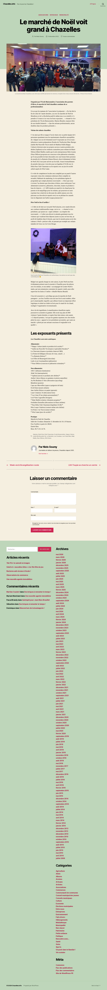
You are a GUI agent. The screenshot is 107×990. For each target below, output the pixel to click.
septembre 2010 (62, 842)
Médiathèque (61, 923)
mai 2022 (59, 674)
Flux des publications (64, 968)
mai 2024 (59, 611)
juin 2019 (59, 744)
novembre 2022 (62, 658)
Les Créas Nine (66, 436)
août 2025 (60, 573)
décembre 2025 (62, 565)
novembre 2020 (62, 720)
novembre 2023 (62, 628)
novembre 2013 (62, 831)
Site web (33, 515)
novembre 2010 (62, 837)
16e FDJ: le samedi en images (18, 563)
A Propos (93, 4)
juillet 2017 (60, 769)
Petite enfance (61, 933)
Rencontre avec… (62, 939)
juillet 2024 (60, 606)
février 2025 (61, 590)
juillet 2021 (60, 701)
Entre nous (54, 15)
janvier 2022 (61, 685)
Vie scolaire (60, 952)
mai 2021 (59, 706)
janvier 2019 (61, 753)
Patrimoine (60, 931)
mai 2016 (59, 782)
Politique (59, 936)
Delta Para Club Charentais (46, 434)
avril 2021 (60, 709)
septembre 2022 (62, 663)
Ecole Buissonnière (59, 434)
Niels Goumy (40, 36)
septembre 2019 (62, 736)
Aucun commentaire (69, 36)
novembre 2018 (62, 755)
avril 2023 (60, 647)
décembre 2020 (62, 717)
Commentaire (34, 492)
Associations (43, 15)
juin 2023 (59, 641)
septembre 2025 (62, 571)
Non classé (60, 928)
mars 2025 (60, 587)
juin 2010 (59, 850)
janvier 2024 (61, 622)
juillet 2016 (60, 780)
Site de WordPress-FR (64, 973)
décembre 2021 (62, 687)
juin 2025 (59, 579)
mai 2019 (59, 747)
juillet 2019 (60, 742)
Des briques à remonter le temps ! (37, 592)
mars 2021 (60, 712)
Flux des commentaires (65, 971)
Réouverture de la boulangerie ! (32, 608)
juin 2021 (59, 704)
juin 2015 (59, 793)
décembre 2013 (62, 828)
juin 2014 (59, 812)
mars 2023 (60, 649)
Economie (60, 904)
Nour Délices (40, 438)
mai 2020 (59, 731)
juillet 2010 (60, 847)
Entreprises (60, 912)
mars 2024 (60, 617)
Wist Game (48, 438)
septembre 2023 (62, 633)
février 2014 (61, 823)
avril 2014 (60, 818)
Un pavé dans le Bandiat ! (65, 950)
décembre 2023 (62, 625)
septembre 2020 (62, 725)
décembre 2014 (62, 799)
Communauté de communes (67, 893)
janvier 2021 (61, 715)
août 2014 (60, 807)
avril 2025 (60, 584)
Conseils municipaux (64, 898)
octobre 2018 (61, 758)
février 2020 (61, 733)
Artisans (59, 882)
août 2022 (60, 666)
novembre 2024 (62, 595)
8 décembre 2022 (53, 36)
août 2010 (60, 845)
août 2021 (60, 698)
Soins (58, 944)
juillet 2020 (60, 728)
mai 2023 (59, 644)
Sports (58, 947)
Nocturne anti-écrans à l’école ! (19, 571)
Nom (33, 507)
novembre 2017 (62, 766)
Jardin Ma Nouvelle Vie (39, 436)
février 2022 (61, 682)
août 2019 (60, 739)
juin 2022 (59, 671)
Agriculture (60, 871)
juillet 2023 (60, 639)
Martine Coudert (13, 592)
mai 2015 (59, 796)
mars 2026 (60, 557)
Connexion (60, 965)
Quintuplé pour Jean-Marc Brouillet (36, 600)
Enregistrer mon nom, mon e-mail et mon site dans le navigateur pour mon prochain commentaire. (53, 523)
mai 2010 (59, 853)
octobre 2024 (61, 598)
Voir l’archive (43, 453)
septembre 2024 (62, 601)
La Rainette (50, 436)
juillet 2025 (60, 576)
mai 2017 (59, 771)
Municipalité (64, 15)
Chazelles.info (9, 4)
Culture (59, 901)
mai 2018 (59, 763)
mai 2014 (59, 815)
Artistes (59, 885)
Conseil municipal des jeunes (67, 895)
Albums (59, 876)
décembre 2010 (62, 834)
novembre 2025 (62, 568)
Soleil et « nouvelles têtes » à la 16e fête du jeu (25, 567)
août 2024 (60, 603)
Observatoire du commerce (17, 575)
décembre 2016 (62, 774)
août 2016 (60, 777)
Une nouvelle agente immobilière (19, 579)
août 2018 (60, 761)
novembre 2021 (62, 690)
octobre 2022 (61, 660)
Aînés (58, 874)
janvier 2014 (61, 826)
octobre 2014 (61, 801)
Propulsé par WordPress (30, 985)
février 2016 (61, 788)
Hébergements (62, 920)
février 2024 (61, 620)
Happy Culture (70, 434)
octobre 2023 (61, 630)
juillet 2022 (60, 668)
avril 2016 (60, 785)
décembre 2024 (62, 592)
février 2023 (61, 652)
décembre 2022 (62, 655)
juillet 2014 (60, 809)
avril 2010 (60, 856)
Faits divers (60, 917)
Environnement (62, 914)
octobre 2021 (61, 693)
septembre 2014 (62, 804)
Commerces (60, 890)
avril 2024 (60, 614)
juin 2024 (59, 609)
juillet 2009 (60, 858)
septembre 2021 (62, 696)
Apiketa (35, 434)
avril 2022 (60, 677)
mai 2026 (59, 554)
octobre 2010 (61, 839)
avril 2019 (60, 750)
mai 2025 (59, 582)
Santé (58, 942)
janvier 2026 (61, 563)
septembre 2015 (62, 791)
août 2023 (60, 636)
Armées (59, 879)
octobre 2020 (61, 723)
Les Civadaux (58, 436)
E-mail (56, 507)
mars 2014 (60, 820)
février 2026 (61, 560)
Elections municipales (64, 906)
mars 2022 (60, 679)
